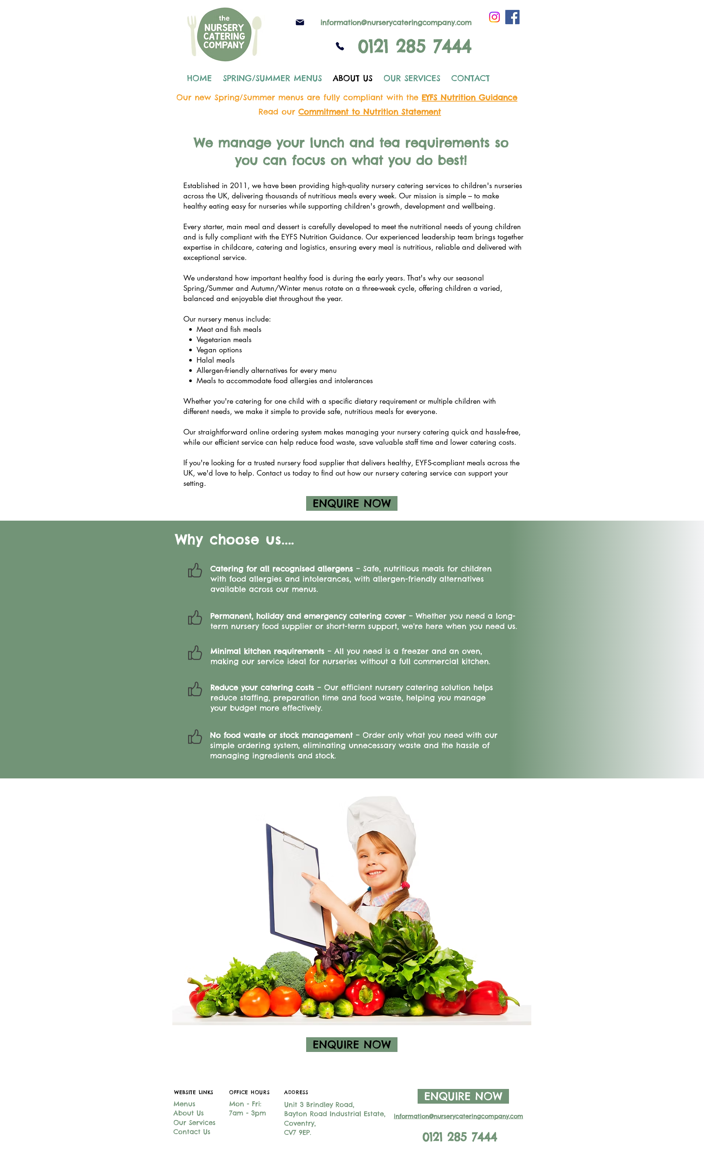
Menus (184, 1104)
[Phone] (340, 46)
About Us (188, 1113)
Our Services (194, 1122)
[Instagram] (494, 17)
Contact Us (191, 1131)
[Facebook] (512, 17)
